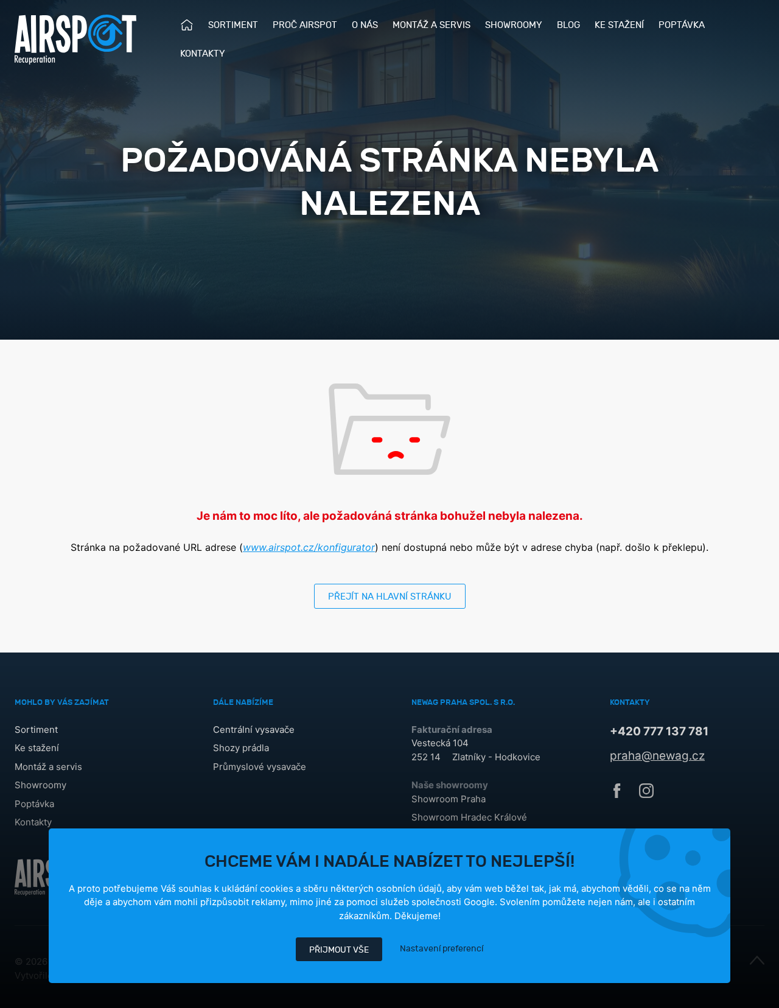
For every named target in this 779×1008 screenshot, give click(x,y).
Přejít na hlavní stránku (389, 597)
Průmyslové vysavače (259, 766)
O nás (365, 25)
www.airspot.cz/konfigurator (309, 547)
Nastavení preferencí (441, 948)
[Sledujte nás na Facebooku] (617, 794)
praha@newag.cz (657, 756)
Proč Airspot (305, 25)
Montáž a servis (431, 25)
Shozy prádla (241, 748)
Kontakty (202, 54)
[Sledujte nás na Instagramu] (646, 794)
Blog (568, 25)
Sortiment (233, 25)
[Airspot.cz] (75, 40)
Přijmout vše (339, 950)
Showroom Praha (448, 799)
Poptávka (681, 25)
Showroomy (513, 25)
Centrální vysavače (254, 729)
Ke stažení (619, 25)
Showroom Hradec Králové (469, 817)
